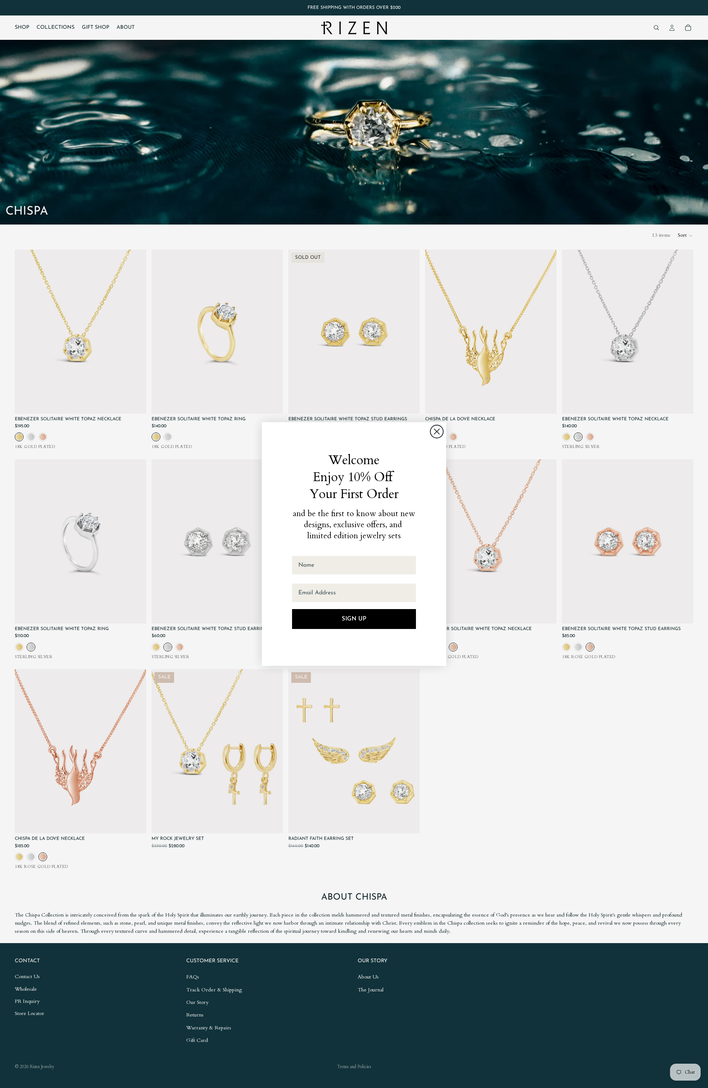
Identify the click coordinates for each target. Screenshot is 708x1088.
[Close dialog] (436, 431)
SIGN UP (354, 619)
